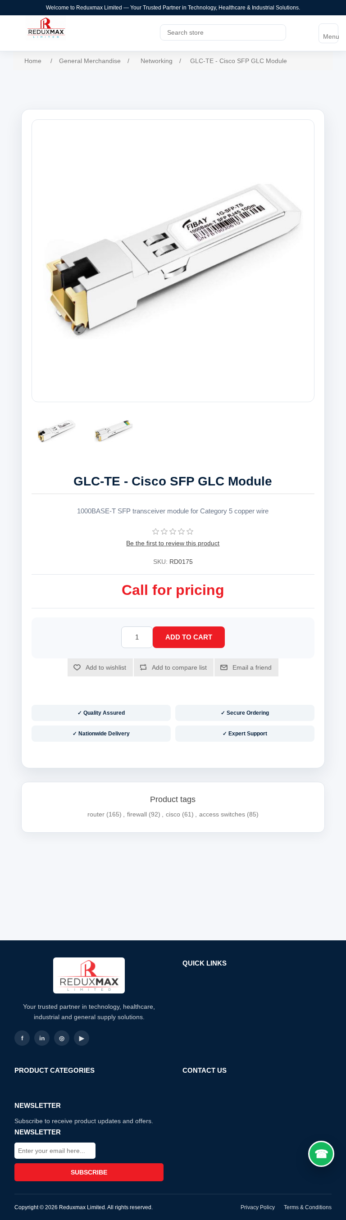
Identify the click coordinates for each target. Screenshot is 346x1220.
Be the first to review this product (172, 543)
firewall (137, 814)
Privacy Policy (258, 1207)
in (42, 1038)
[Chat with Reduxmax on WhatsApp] (321, 1154)
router (96, 814)
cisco (173, 814)
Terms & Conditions (308, 1207)
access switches (222, 814)
